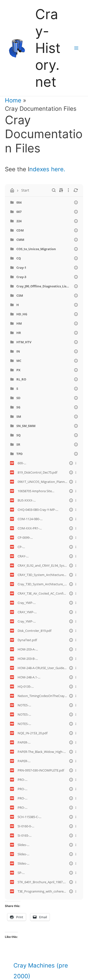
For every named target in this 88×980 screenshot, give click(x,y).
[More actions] (75, 463)
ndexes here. (47, 169)
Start (25, 190)
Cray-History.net (47, 48)
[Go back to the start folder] (12, 190)
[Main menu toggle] (76, 48)
